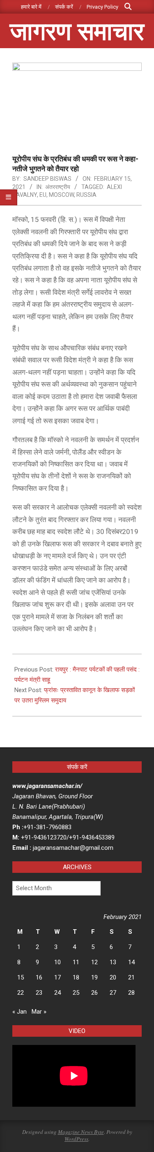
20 (113, 977)
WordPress (76, 1139)
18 (76, 977)
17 (57, 977)
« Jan (19, 1011)
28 (131, 992)
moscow (61, 194)
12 (94, 962)
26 (94, 992)
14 (131, 962)
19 (94, 977)
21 (131, 977)
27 (113, 992)
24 (57, 992)
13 (113, 962)
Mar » (39, 1011)
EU (42, 194)
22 (20, 992)
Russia (86, 194)
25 (76, 992)
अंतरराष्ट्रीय (57, 187)
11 (76, 962)
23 (39, 992)
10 (57, 962)
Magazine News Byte (81, 1132)
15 (20, 977)
